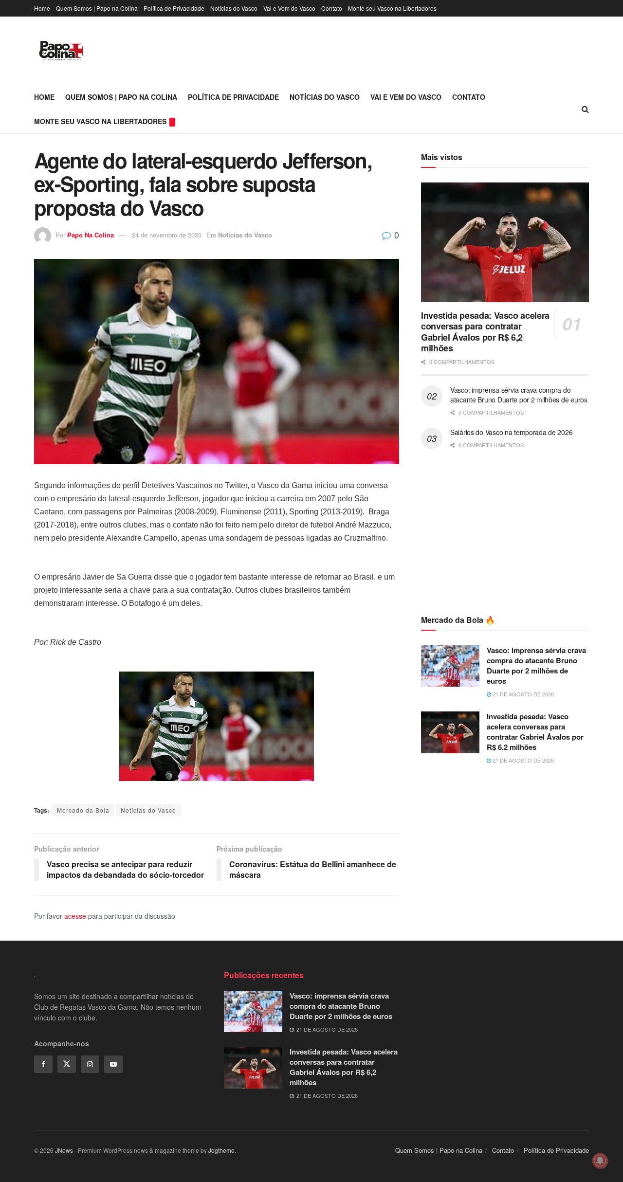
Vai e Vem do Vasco (289, 8)
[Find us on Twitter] (66, 1064)
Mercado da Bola (83, 810)
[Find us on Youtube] (113, 1064)
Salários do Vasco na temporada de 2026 (511, 432)
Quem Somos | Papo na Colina (97, 8)
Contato (331, 8)
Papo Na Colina (90, 234)
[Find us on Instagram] (90, 1064)
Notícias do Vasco (233, 8)
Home (42, 8)
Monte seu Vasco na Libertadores (392, 8)
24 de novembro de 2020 (167, 234)
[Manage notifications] (600, 1160)
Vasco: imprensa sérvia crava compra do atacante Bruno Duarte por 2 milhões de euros (518, 394)
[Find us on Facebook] (43, 1064)
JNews (64, 1150)
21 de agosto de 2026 (522, 694)
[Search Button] (585, 109)
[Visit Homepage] (61, 50)
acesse (75, 916)
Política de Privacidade (174, 8)
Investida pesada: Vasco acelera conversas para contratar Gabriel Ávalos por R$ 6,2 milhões (485, 332)
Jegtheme (221, 1150)
